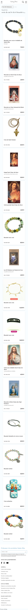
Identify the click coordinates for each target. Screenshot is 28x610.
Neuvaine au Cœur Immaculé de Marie (14, 107)
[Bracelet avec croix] (14, 225)
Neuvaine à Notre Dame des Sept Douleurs (13, 402)
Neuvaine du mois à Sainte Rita (8, 588)
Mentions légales (5, 578)
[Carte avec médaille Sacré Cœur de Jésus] (14, 355)
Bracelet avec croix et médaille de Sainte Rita (13, 41)
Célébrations (4, 603)
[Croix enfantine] (14, 488)
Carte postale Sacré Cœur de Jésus (13, 205)
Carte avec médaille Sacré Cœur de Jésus (13, 368)
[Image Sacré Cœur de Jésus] (14, 159)
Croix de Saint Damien (10, 140)
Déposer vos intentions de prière (8, 586)
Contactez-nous (4, 571)
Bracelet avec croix (9, 237)
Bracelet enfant (8, 469)
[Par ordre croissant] (16, 7)
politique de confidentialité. (11, 556)
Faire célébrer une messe (6, 592)
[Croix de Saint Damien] (14, 127)
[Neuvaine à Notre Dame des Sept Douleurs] (14, 389)
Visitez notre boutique (6, 569)
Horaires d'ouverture (5, 600)
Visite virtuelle (4, 598)
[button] (8, 7)
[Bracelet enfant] (14, 456)
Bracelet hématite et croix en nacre (13, 436)
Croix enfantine (8, 501)
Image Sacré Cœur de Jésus (11, 172)
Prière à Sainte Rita (5, 590)
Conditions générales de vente (8, 580)
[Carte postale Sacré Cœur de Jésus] (14, 192)
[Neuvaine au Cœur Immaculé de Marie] (14, 94)
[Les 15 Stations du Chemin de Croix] (14, 257)
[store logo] (13, 1)
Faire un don (3, 573)
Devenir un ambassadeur (6, 576)
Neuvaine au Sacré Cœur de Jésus (13, 75)
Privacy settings (3, 609)
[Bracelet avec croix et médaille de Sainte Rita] (14, 28)
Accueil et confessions (6, 605)
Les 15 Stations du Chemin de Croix (13, 270)
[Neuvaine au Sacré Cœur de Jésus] (14, 62)
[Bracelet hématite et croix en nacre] (14, 423)
